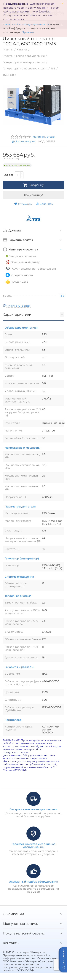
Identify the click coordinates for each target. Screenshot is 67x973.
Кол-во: (8, 174)
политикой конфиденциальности (26, 24)
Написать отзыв (44, 136)
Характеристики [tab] (17, 315)
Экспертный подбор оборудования (33, 881)
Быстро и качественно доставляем (33, 809)
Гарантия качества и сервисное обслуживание (33, 845)
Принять (28, 32)
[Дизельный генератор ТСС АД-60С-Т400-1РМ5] (33, 105)
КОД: (41, 141)
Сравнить (46, 204)
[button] (63, 959)
